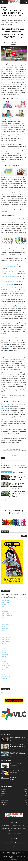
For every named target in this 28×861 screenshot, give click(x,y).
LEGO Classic (5, 611)
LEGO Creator (5, 613)
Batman (4, 604)
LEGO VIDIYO (19, 73)
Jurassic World (5, 633)
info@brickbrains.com (17, 833)
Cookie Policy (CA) (14, 853)
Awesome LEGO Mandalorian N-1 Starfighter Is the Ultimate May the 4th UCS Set (17, 477)
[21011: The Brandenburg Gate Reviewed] (5, 779)
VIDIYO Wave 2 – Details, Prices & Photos (21, 466)
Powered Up (5, 661)
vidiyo (24, 459)
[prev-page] (2, 500)
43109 (4, 266)
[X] (23, 843)
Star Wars (4, 669)
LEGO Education (6, 637)
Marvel (4, 643)
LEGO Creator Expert (7, 615)
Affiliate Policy (21, 852)
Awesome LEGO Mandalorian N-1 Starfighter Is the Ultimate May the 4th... (18, 739)
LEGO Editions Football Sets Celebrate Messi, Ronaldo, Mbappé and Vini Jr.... (18, 754)
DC (3, 617)
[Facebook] (4, 843)
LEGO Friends (5, 624)
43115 (4, 284)
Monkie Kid (5, 654)
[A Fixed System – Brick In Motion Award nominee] (5, 772)
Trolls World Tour (6, 676)
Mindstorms (5, 646)
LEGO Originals (6, 639)
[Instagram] (11, 842)
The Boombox (9, 284)
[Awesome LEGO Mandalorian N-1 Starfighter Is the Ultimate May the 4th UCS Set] (5, 477)
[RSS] (19, 843)
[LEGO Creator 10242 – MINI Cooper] (5, 765)
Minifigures (5, 650)
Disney (4, 620)
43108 (7, 458)
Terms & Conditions (7, 852)
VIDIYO (20, 67)
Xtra (3, 683)
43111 (4, 273)
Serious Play (5, 663)
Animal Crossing (6, 600)
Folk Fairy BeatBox (11, 271)
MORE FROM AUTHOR (18, 472)
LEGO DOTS (5, 622)
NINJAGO (4, 656)
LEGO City (4, 609)
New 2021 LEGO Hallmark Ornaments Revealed (7, 466)
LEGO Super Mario (6, 641)
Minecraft (4, 648)
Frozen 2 (4, 626)
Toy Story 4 (4, 678)
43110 (4, 271)
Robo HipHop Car (12, 125)
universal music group (17, 459)
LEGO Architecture (6, 602)
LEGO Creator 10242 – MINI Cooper (18, 764)
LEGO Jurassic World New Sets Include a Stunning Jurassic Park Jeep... (17, 746)
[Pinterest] (15, 843)
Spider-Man (5, 667)
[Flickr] (7, 843)
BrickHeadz (5, 607)
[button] (2, 2)
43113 (4, 279)
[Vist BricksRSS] (5, 693)
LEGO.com (11, 449)
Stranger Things (6, 672)
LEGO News (4, 7)
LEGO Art (4, 635)
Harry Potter (5, 628)
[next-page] (5, 500)
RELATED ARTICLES (6, 472)
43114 (4, 281)
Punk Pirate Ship (5, 127)
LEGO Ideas (5, 630)
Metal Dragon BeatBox (12, 266)
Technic (4, 674)
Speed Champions (6, 665)
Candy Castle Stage (11, 273)
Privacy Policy (14, 852)
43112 (4, 276)
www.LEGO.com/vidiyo (9, 397)
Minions (4, 652)
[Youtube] (14, 847)
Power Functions (6, 659)
